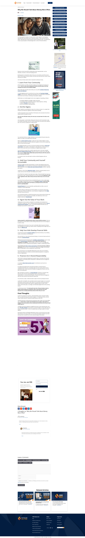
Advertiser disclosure (21, 7)
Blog (24, 2)
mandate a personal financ (38, 239)
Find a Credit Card (35, 524)
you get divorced (34, 272)
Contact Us (59, 518)
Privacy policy (59, 522)
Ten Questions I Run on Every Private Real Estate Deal (42, 502)
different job (24, 227)
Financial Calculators (36, 2)
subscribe (19, 482)
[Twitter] (50, 528)
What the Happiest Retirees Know (24, 151)
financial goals (29, 196)
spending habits (21, 165)
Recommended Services (36, 532)
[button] (26, 395)
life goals (26, 102)
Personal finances (21, 186)
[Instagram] (49, 528)
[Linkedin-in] (52, 528)
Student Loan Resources (36, 520)
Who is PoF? (48, 518)
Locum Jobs (42, 2)
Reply (20, 424)
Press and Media (49, 520)
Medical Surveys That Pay (36, 526)
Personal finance (24, 241)
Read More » (46, 505)
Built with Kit (42, 391)
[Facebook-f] (47, 528)
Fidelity (41, 181)
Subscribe (48, 524)
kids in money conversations (31, 245)
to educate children (31, 232)
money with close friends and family (35, 166)
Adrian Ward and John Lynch (28, 263)
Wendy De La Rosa (31, 170)
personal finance (26, 237)
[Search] (63, 527)
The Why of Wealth (24, 307)
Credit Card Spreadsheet (36, 528)
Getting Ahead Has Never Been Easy (25, 501)
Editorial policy (59, 524)
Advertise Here (48, 522)
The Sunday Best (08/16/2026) (58, 501)
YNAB (47, 190)
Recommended (29, 2)
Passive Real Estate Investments (37, 530)
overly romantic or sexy (26, 140)
